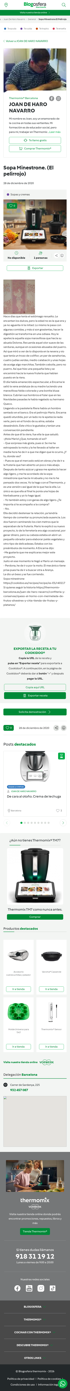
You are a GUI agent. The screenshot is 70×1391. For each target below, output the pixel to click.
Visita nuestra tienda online (33, 12)
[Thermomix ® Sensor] (51, 1012)
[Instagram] (41, 1288)
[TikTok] (52, 1288)
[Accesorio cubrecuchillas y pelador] (18, 954)
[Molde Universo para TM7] (18, 1012)
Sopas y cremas (16, 786)
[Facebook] (17, 1288)
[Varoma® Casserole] (51, 954)
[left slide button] (6, 822)
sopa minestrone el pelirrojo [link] (53, 19)
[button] (64, 5)
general (32, 19)
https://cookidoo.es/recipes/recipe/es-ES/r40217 (34, 583)
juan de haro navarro (14, 19)
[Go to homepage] (35, 5)
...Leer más (54, 132)
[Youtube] (29, 1288)
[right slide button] (63, 822)
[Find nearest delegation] (6, 5)
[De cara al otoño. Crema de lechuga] (35, 769)
